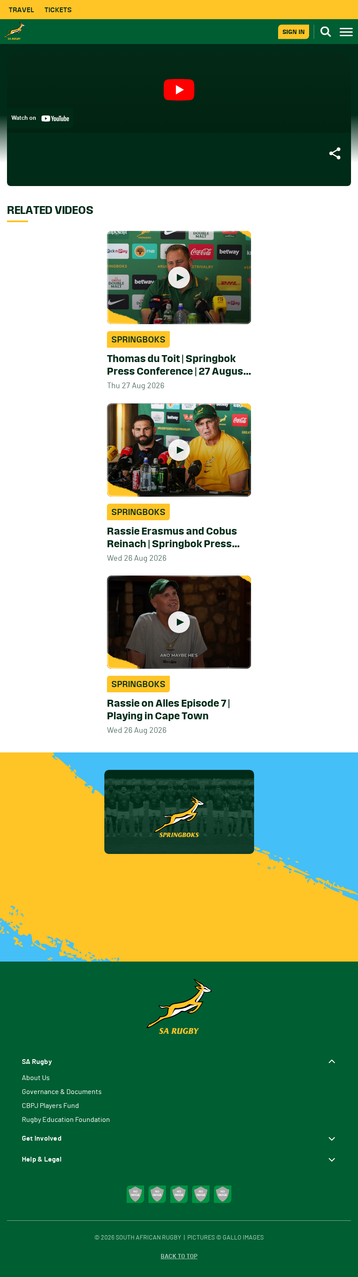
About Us (36, 1077)
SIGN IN (293, 31)
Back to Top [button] (179, 1256)
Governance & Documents (62, 1091)
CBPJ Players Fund (50, 1105)
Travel (21, 10)
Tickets (58, 10)
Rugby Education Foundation (66, 1119)
